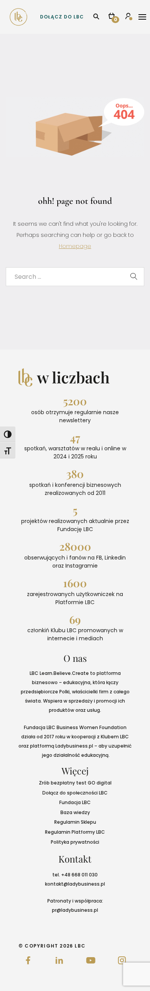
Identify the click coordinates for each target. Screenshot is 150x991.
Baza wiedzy (75, 812)
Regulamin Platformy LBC (75, 832)
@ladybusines (80, 884)
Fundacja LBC (75, 802)
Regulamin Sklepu (75, 822)
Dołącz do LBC (62, 16)
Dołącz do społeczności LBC (75, 792)
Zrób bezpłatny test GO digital (75, 782)
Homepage (75, 246)
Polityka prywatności (75, 842)
